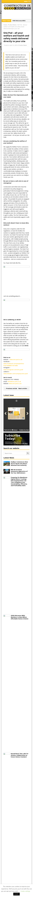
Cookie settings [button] (25, 891)
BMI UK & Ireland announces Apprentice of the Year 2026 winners (19, 471)
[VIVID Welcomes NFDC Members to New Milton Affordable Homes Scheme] (6, 749)
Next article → (23, 388)
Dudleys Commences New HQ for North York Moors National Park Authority (19, 463)
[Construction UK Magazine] (17, 9)
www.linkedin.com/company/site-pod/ (15, 373)
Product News (23, 45)
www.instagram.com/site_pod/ (13, 369)
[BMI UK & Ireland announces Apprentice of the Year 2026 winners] (6, 472)
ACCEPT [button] (16, 894)
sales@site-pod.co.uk (14, 381)
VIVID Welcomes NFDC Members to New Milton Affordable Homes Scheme (19, 617)
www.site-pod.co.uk (16, 359)
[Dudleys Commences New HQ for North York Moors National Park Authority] (6, 465)
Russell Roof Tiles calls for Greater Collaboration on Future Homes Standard (19, 755)
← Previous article (10, 388)
